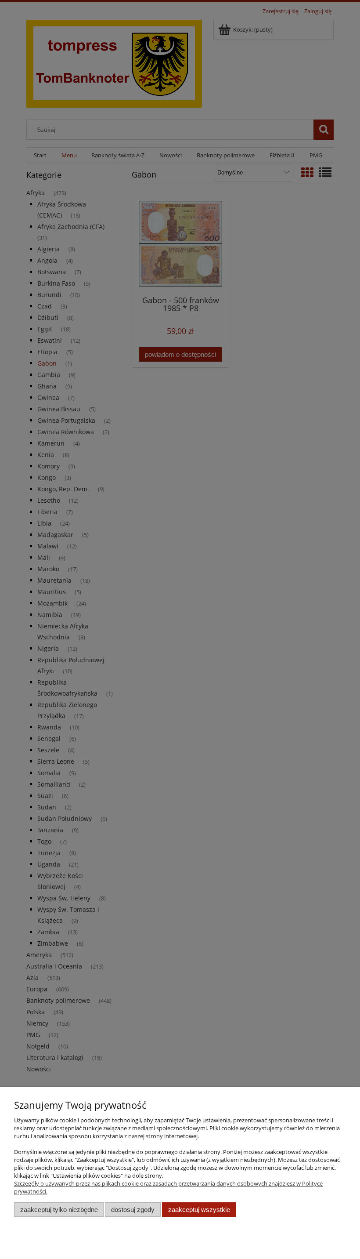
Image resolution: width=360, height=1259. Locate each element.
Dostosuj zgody (133, 1209)
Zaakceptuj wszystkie (199, 1209)
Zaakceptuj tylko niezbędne (59, 1209)
